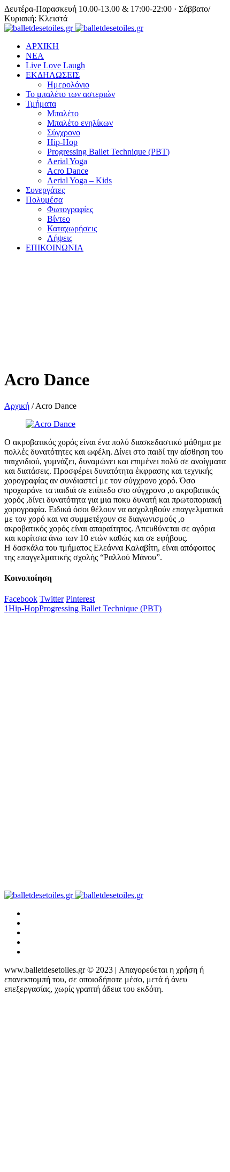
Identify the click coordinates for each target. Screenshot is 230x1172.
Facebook (20, 598)
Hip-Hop (24, 608)
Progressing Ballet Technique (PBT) (100, 608)
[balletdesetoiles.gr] (73, 28)
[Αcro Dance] (50, 424)
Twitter (52, 598)
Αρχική (16, 405)
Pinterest (80, 598)
